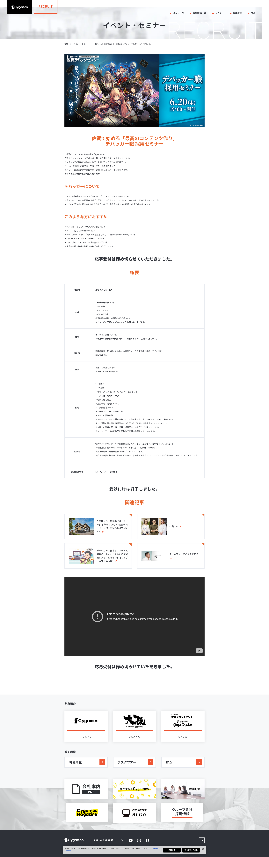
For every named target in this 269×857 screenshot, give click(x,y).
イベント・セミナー (81, 44)
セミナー (219, 13)
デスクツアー (127, 762)
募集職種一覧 (199, 13)
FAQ (253, 13)
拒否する (171, 850)
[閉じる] (203, 849)
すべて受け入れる (191, 850)
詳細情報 (68, 850)
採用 (66, 44)
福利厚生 (237, 13)
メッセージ (178, 13)
